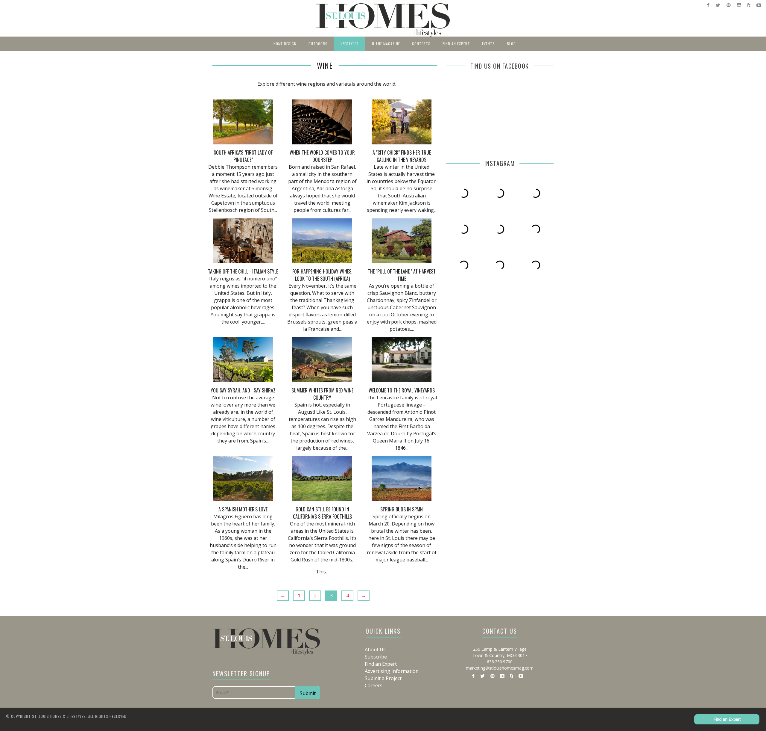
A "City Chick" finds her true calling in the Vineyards (402, 156)
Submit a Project (383, 678)
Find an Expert (456, 43)
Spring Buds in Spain (401, 509)
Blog (511, 43)
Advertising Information (392, 671)
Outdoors (318, 43)
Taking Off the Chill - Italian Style (243, 271)
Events (488, 43)
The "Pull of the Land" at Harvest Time (402, 275)
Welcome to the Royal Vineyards (402, 390)
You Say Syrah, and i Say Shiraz (243, 390)
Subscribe (376, 656)
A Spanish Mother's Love (243, 509)
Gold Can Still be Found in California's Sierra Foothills (322, 513)
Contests (421, 43)
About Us (375, 649)
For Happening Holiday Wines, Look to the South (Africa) (322, 275)
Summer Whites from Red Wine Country (322, 394)
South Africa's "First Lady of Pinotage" (243, 156)
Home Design (285, 43)
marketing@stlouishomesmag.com (500, 668)
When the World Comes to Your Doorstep (322, 156)
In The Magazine (385, 43)
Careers (373, 685)
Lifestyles (349, 43)
